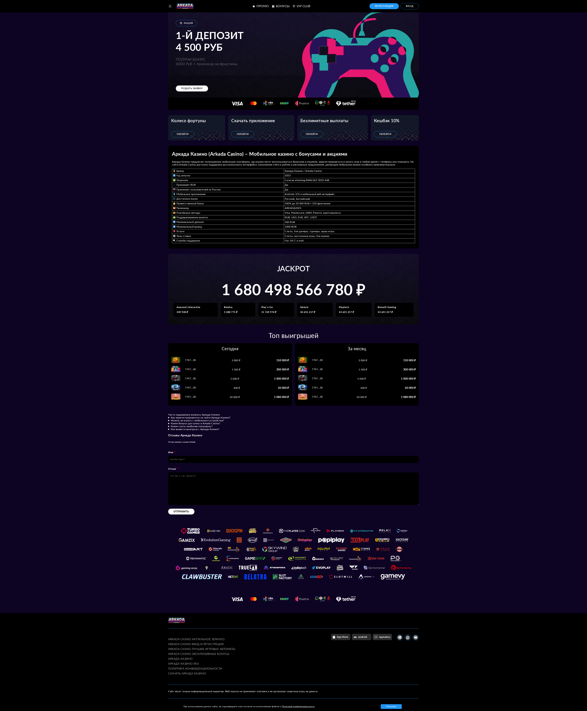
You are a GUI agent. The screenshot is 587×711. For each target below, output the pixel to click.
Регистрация (384, 6)
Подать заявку (192, 88)
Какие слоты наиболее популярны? (192, 426)
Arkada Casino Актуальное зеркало (196, 639)
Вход (409, 6)
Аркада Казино (180, 659)
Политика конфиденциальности (195, 668)
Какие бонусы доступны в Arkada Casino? (195, 423)
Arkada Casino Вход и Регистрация (196, 644)
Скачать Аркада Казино (187, 673)
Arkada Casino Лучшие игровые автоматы (201, 649)
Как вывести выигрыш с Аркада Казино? (195, 429)
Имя (170, 452)
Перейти (183, 134)
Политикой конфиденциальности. (298, 706)
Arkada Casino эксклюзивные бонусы (198, 654)
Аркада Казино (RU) (183, 664)
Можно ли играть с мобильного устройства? (197, 420)
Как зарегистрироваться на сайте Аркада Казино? (200, 417)
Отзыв (172, 469)
